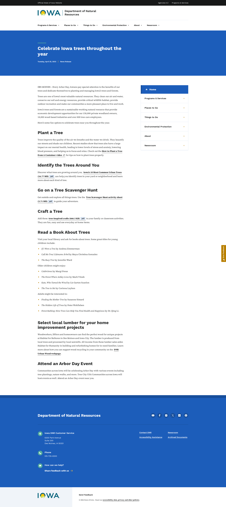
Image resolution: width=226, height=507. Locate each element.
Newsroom (173, 432)
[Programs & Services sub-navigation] (58, 25)
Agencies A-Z (163, 3)
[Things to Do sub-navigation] (97, 25)
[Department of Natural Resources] (49, 13)
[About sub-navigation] (141, 25)
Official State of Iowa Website (50, 3)
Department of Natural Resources (80, 12)
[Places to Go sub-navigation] (77, 25)
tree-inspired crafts (66, 218)
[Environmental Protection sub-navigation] (128, 25)
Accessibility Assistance (150, 437)
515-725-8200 (51, 456)
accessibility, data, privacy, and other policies (121, 500)
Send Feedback (86, 495)
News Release (65, 62)
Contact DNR (145, 432)
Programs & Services (180, 3)
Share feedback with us (57, 470)
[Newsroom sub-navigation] (159, 25)
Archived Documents (177, 437)
